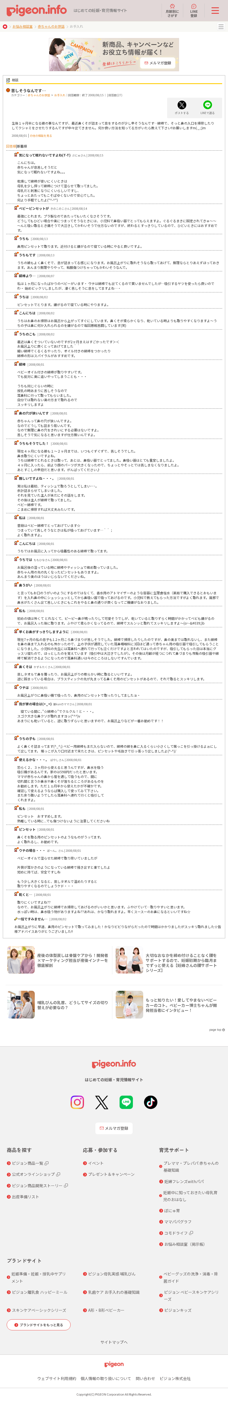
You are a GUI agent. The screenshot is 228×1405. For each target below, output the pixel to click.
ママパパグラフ (178, 1221)
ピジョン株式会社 (175, 1378)
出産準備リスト (25, 1196)
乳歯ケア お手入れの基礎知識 (114, 1292)
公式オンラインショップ (33, 1174)
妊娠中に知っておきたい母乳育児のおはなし (190, 1196)
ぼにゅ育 (172, 1210)
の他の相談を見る (41, 135)
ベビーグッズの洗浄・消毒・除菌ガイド (190, 1277)
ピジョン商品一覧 (27, 1163)
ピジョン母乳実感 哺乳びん (112, 1274)
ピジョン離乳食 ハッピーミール (39, 1292)
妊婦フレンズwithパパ (184, 1181)
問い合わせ (145, 1378)
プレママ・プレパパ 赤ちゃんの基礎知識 (191, 1166)
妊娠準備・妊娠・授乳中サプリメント (38, 1277)
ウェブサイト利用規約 (56, 1378)
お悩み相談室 (23, 26)
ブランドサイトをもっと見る (41, 1324)
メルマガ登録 (116, 1128)
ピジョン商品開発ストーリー (37, 1185)
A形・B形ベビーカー (106, 1310)
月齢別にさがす (172, 13)
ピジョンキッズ (178, 1310)
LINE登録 (194, 13)
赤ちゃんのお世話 (51, 26)
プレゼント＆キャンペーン (111, 1174)
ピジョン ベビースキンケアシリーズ (191, 1295)
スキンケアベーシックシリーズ (39, 1310)
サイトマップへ (114, 1342)
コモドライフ (176, 1233)
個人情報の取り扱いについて (106, 1378)
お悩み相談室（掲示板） (185, 1244)
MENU (221, 26)
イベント (96, 1163)
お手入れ (59, 95)
